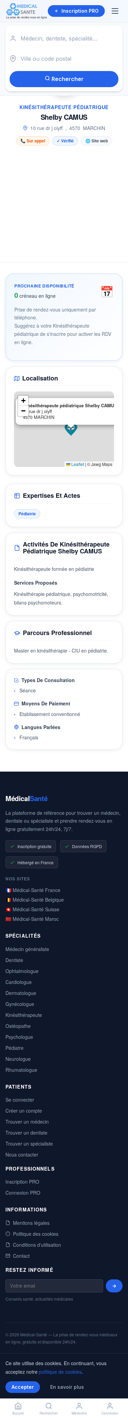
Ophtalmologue (22, 971)
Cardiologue (18, 981)
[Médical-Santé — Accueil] (26, 11)
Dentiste (14, 960)
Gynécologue (19, 1003)
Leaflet (77, 464)
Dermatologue (20, 992)
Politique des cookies (35, 1233)
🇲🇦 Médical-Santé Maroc (32, 918)
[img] (64, 429)
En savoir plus (67, 1387)
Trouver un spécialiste (29, 1143)
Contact (21, 1255)
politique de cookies (60, 1371)
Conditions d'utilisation (37, 1244)
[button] (71, 429)
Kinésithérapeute (23, 1014)
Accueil (18, 1413)
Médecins (79, 1413)
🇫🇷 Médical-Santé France (32, 890)
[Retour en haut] (115, 1390)
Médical (26, 798)
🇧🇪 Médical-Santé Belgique (34, 899)
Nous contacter (21, 1154)
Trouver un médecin (27, 1121)
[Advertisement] (64, 202)
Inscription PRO (80, 11)
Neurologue (18, 1058)
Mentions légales (31, 1222)
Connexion (109, 1413)
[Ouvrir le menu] (116, 11)
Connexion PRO (22, 1192)
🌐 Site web (96, 141)
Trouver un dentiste (26, 1132)
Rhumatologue (21, 1069)
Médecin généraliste (27, 949)
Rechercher (67, 78)
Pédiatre (14, 1047)
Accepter (23, 1387)
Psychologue (19, 1036)
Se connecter (19, 1099)
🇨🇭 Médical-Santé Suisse (32, 909)
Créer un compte (23, 1110)
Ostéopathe (18, 1025)
